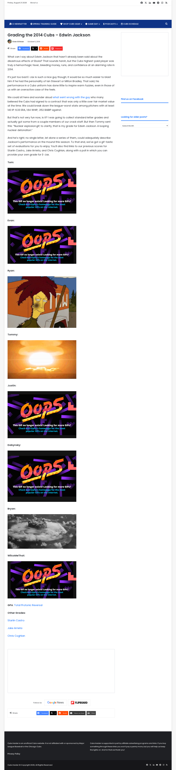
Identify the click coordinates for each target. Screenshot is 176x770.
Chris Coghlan (16, 635)
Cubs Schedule (130, 24)
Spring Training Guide (44, 24)
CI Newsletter (19, 24)
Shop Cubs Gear (71, 24)
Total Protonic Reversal (28, 605)
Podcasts (110, 24)
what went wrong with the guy (71, 97)
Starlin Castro (16, 620)
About (33, 2)
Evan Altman (18, 41)
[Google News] (55, 703)
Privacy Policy (14, 754)
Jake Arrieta (15, 628)
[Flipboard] (79, 702)
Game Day (92, 24)
